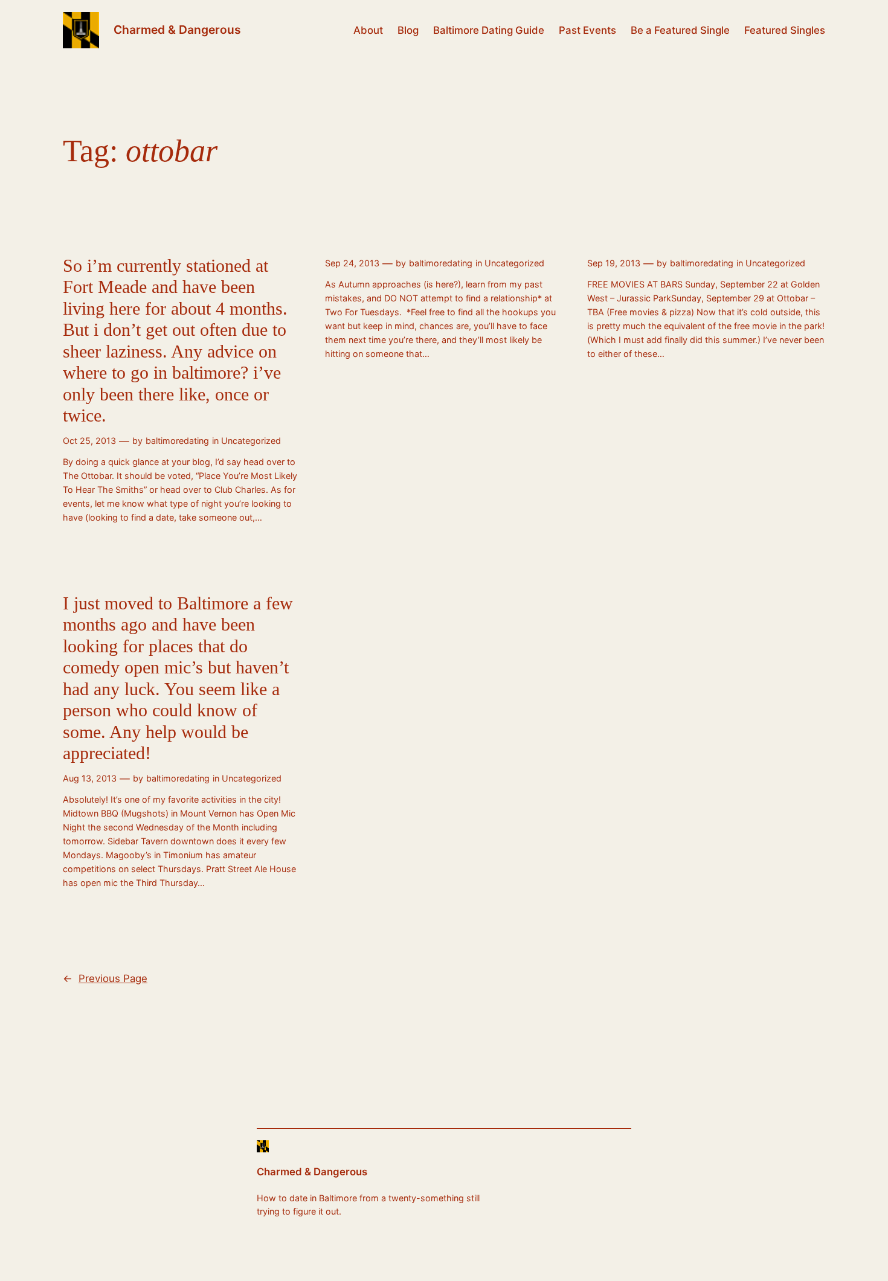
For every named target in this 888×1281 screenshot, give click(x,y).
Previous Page (105, 978)
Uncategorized (251, 440)
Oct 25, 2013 (89, 440)
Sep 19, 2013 (613, 263)
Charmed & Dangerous (177, 29)
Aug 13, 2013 (90, 778)
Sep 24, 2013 (352, 263)
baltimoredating (177, 440)
